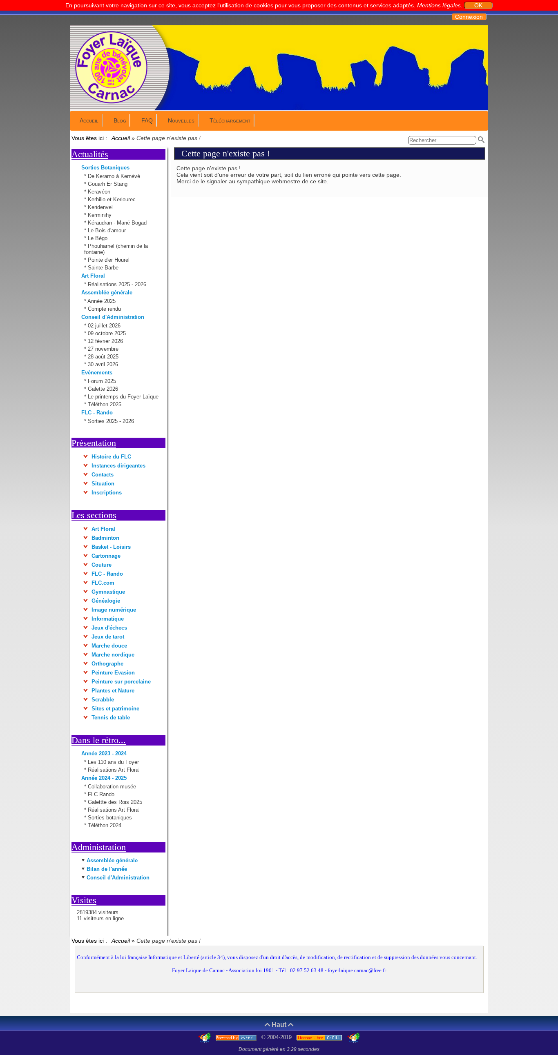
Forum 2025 (103, 381)
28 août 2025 (104, 357)
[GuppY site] (205, 1037)
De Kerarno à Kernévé (115, 176)
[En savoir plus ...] (320, 1037)
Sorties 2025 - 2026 (112, 421)
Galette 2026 (104, 389)
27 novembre (104, 349)
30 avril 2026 (104, 364)
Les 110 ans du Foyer (113, 762)
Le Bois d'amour (107, 230)
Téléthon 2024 (104, 825)
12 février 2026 (106, 341)
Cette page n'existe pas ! (225, 153)
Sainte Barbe (104, 268)
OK (478, 5)
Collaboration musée (112, 786)
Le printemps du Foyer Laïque (124, 397)
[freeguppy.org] (237, 1037)
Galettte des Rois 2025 (115, 802)
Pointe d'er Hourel (109, 260)
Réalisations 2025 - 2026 (118, 284)
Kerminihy (100, 215)
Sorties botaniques (110, 818)
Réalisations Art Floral (114, 770)
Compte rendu (105, 309)
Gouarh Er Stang (108, 184)
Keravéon (100, 192)
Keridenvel (101, 207)
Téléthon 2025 (105, 404)
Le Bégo (98, 238)
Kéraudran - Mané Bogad (118, 223)
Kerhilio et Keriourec (112, 199)
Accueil (121, 138)
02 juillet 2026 (105, 326)
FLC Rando (101, 794)
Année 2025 (102, 301)
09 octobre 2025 (107, 333)
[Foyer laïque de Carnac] (112, 103)
